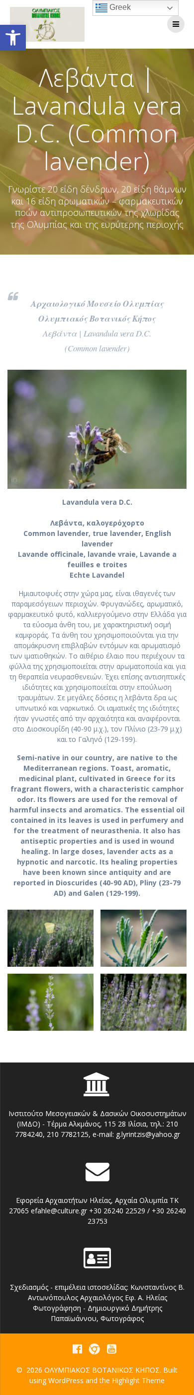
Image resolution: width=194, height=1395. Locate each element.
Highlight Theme (138, 1380)
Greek (119, 7)
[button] (13, 38)
